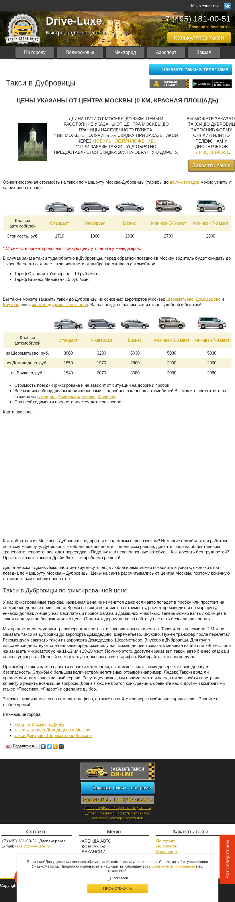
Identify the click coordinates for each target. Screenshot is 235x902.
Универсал (94, 223)
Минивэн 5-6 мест (168, 223)
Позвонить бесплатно (210, 27)
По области (166, 846)
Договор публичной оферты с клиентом (117, 813)
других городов (184, 182)
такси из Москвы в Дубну (39, 724)
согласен (120, 878)
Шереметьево (179, 299)
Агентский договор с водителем (117, 818)
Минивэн (106, 396)
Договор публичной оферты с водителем (117, 808)
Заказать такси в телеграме (195, 69)
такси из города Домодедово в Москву (52, 729)
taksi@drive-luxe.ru (32, 846)
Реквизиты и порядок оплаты (117, 799)
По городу (35, 52)
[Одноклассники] (55, 746)
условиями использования (173, 866)
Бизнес (130, 223)
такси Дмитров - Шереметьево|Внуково (53, 735)
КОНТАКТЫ (93, 846)
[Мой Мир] (61, 746)
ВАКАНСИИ (93, 851)
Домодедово (208, 299)
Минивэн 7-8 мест (210, 223)
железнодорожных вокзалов (60, 304)
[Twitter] (49, 746)
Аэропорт (166, 52)
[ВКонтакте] (43, 746)
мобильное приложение (123, 141)
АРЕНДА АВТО (96, 841)
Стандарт (59, 223)
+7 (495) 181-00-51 (196, 18)
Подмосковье (80, 52)
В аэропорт (166, 851)
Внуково (11, 304)
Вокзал (203, 52)
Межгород (125, 52)
